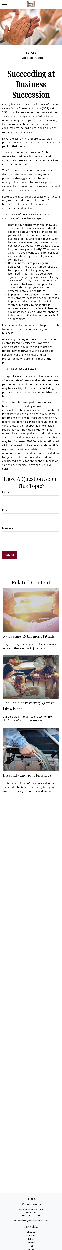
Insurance (31, 1242)
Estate (31, 1239)
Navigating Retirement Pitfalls (29, 636)
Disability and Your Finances (27, 775)
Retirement (31, 1232)
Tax (31, 1245)
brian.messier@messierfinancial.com (31, 1220)
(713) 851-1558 (34, 1204)
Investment (31, 1235)
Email (5, 510)
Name (6, 492)
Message (7, 528)
